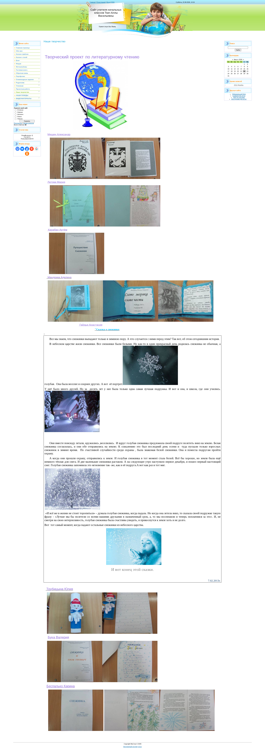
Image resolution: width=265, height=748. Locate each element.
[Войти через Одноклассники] (27, 154)
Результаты (18, 123)
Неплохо (20, 114)
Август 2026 (238, 59)
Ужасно (19, 119)
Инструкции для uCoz (239, 99)
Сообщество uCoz (239, 96)
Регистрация (101, 2)
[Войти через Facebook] (27, 149)
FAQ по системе (239, 97)
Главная (92, 2)
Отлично (20, 110)
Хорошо (20, 112)
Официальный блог (239, 94)
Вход (108, 2)
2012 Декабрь (238, 85)
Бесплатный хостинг (130, 746)
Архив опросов (28, 123)
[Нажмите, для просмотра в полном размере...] (100, 129)
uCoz (140, 746)
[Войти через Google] (36, 149)
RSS (112, 2)
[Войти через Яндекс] (32, 149)
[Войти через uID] (17, 149)
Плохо (19, 116)
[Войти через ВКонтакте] (22, 149)
